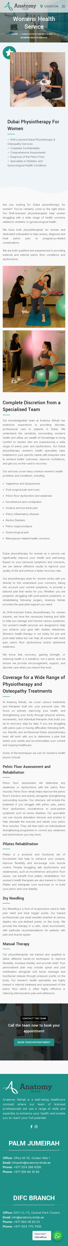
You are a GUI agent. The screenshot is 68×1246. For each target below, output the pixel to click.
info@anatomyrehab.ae (28, 1217)
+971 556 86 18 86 (26, 1172)
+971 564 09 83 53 (26, 1222)
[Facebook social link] (31, 1126)
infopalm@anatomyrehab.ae (31, 1162)
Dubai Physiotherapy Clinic (37, 34)
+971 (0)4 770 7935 (27, 1226)
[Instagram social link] (36, 1126)
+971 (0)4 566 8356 (27, 1167)
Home (15, 34)
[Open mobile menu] (63, 6)
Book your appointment (34, 1042)
